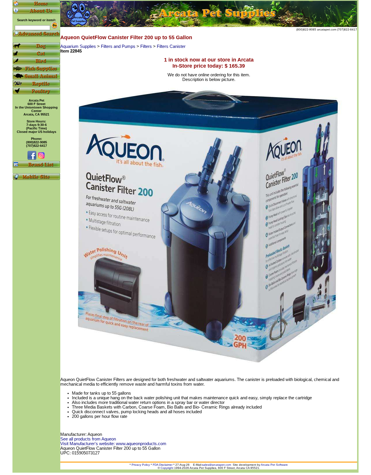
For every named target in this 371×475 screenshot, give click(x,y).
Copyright (167, 467)
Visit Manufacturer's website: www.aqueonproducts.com (113, 443)
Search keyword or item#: (36, 20)
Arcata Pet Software (274, 464)
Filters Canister (171, 46)
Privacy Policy (141, 464)
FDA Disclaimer (162, 464)
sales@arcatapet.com (216, 464)
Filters (146, 46)
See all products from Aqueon (88, 439)
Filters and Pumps (119, 46)
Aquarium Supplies (78, 46)
